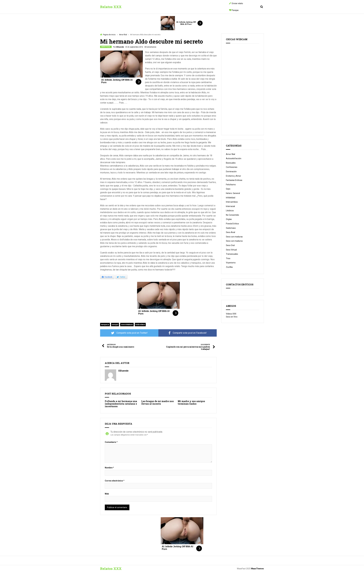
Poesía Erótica (232, 223)
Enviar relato (237, 3)
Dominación (231, 171)
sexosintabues (127, 325)
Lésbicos (230, 210)
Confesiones (231, 167)
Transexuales (232, 254)
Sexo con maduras (234, 237)
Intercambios (232, 202)
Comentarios (150, 47)
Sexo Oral (230, 245)
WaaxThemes (257, 568)
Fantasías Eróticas (234, 180)
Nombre (109, 468)
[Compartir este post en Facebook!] (187, 333)
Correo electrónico (114, 481)
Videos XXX (231, 314)
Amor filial (123, 35)
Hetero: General (233, 193)
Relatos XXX (111, 7)
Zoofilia (229, 267)
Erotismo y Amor (233, 176)
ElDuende (120, 47)
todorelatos (140, 325)
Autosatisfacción (233, 158)
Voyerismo (231, 263)
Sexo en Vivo (231, 317)
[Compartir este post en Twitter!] (129, 333)
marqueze (105, 325)
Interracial (230, 206)
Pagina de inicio (109, 35)
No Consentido (232, 215)
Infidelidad (230, 197)
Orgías (229, 219)
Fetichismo (231, 184)
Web (107, 494)
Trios (228, 258)
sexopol (115, 325)
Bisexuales (231, 163)
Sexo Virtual (231, 250)
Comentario (111, 442)
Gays (228, 189)
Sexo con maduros (234, 241)
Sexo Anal (230, 232)
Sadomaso (231, 228)
